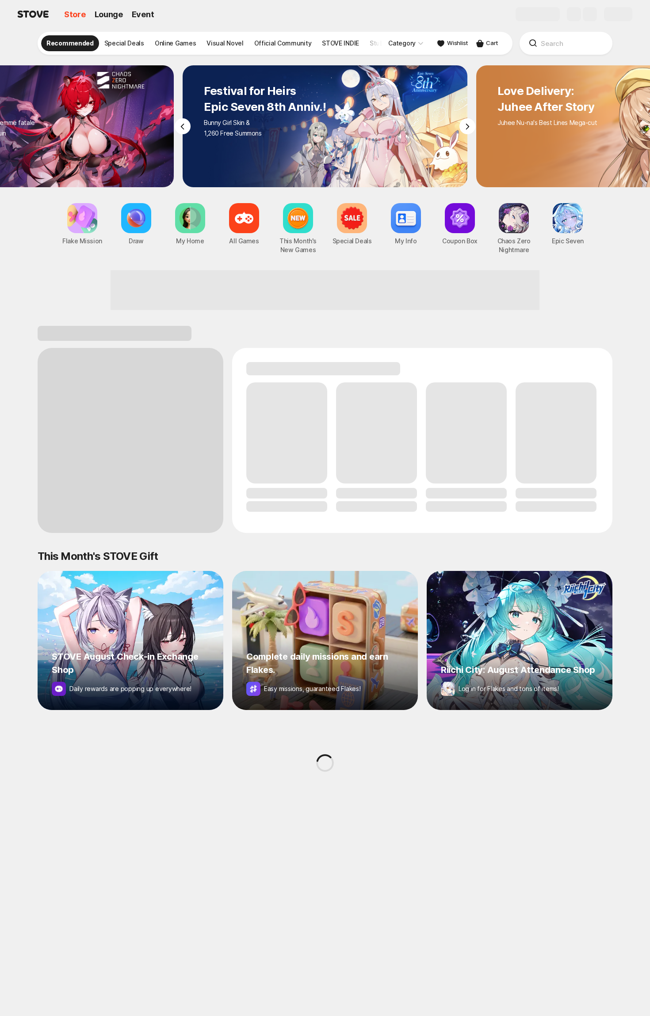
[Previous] (183, 126)
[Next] (467, 126)
